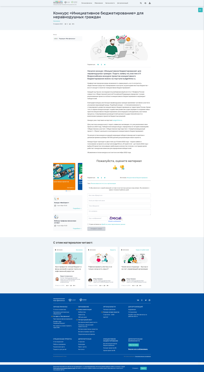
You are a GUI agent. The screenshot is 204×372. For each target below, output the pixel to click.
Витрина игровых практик (86, 331)
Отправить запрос (96, 229)
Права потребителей (142, 250)
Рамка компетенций (84, 309)
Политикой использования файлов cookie (64, 368)
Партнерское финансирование (62, 319)
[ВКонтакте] (138, 300)
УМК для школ (82, 317)
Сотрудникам (132, 312)
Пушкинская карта (59, 347)
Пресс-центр (82, 347)
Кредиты (113, 250)
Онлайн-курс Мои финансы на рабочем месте (137, 315)
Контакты (81, 349)
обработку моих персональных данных (113, 224)
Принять (143, 368)
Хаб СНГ (105, 317)
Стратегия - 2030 (108, 314)
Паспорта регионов (109, 309)
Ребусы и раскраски (59, 344)
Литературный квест (85, 319)
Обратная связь (133, 345)
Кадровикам (132, 309)
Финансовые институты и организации (103, 183)
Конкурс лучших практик (111, 312)
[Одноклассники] (142, 300)
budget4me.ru (117, 120)
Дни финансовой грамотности (87, 322)
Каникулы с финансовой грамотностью (85, 325)
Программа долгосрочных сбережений (61, 313)
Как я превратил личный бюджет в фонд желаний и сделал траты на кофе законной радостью (68, 269)
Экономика (56, 21)
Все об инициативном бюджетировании (110, 344)
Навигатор (81, 314)
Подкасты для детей (59, 349)
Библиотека (82, 312)
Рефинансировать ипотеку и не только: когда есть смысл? (100, 268)
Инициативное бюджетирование (137, 177)
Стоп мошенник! (58, 342)
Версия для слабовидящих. (138, 349)
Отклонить (135, 368)
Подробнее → (77, 208)
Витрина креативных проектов (88, 329)
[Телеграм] (145, 300)
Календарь (81, 344)
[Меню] (200, 10)
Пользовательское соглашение (143, 356)
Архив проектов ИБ (109, 350)
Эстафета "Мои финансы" (61, 316)
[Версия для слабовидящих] (145, 3)
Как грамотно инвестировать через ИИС (62, 326)
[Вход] (150, 3)
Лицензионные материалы (86, 334)
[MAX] (149, 300)
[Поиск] (141, 3)
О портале (81, 342)
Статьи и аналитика (59, 309)
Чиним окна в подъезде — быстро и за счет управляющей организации (134, 268)
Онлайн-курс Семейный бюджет (59, 322)
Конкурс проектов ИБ (109, 348)
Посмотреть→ (77, 187)
